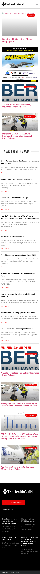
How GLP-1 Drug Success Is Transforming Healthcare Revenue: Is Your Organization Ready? (20, 217)
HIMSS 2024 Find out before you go (14, 198)
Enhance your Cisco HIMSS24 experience (16, 179)
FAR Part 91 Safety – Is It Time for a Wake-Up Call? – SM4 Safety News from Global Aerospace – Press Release (20, 436)
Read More (5, 173)
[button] (36, 4)
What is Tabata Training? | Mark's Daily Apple (18, 313)
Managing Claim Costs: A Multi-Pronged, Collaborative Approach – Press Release (18, 136)
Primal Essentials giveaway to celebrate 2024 (18, 255)
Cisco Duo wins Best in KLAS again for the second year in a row (20, 162)
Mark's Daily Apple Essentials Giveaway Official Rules (19, 274)
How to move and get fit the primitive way (16, 329)
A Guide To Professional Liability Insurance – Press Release (16, 105)
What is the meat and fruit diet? (13, 237)
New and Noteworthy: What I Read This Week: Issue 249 (18, 295)
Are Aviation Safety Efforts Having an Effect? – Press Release (17, 468)
